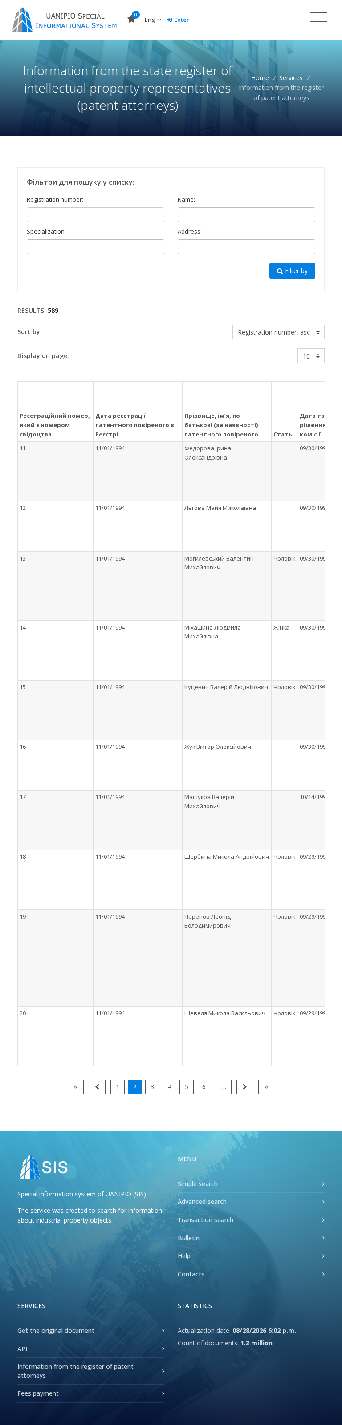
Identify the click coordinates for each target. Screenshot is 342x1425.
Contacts (191, 1274)
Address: (190, 231)
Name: (186, 199)
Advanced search (202, 1201)
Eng (150, 20)
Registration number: (55, 199)
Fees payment (38, 1393)
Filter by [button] (296, 270)
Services (291, 77)
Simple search (198, 1183)
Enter (181, 20)
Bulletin (189, 1238)
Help (184, 1255)
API (22, 1348)
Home (260, 77)
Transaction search (205, 1219)
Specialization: (46, 231)
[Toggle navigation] (318, 17)
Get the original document (55, 1330)
